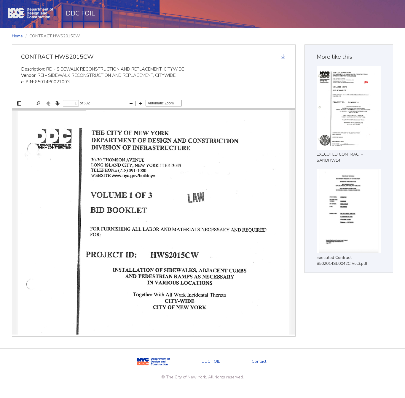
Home (17, 36)
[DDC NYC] (153, 361)
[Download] (283, 57)
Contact (259, 361)
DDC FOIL (80, 13)
